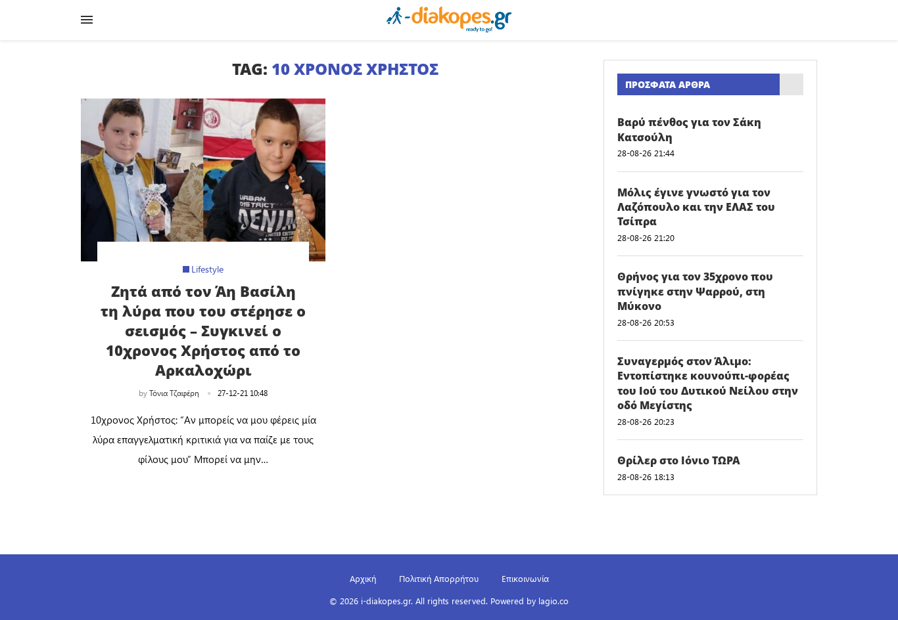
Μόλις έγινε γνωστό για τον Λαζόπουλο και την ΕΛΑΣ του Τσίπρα (696, 207)
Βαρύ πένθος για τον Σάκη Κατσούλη (689, 129)
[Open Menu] (87, 20)
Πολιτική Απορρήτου (439, 578)
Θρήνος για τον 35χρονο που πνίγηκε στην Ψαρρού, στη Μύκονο (695, 291)
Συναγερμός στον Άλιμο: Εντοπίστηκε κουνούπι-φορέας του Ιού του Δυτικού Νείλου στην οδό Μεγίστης (707, 383)
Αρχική (363, 578)
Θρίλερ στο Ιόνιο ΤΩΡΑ (678, 460)
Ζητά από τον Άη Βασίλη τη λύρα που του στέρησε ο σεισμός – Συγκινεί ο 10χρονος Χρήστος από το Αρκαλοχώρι (203, 330)
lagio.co (553, 600)
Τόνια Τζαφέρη (174, 393)
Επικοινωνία (525, 578)
